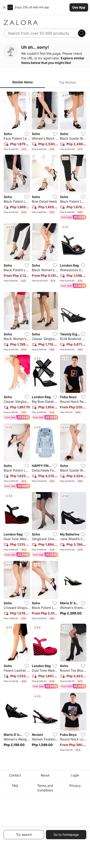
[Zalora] (45, 22)
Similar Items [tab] (22, 82)
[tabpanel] (45, 422)
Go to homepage (66, 834)
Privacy (75, 786)
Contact (15, 775)
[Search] (81, 33)
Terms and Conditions (45, 788)
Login (75, 775)
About (45, 775)
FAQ (15, 786)
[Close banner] (4, 7)
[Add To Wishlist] (27, 134)
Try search (24, 834)
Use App (78, 7)
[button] (45, 7)
